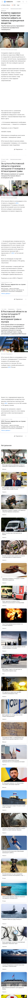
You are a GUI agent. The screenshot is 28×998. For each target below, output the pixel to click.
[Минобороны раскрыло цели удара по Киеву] (14, 982)
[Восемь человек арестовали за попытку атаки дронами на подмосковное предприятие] (14, 551)
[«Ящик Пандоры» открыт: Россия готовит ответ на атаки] (14, 801)
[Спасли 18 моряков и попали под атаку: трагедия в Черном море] (14, 960)
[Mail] (5, 1)
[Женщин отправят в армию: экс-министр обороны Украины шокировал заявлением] (14, 505)
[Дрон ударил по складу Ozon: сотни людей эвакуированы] (14, 710)
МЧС (17, 203)
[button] (14, 40)
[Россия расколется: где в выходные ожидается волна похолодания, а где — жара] (14, 869)
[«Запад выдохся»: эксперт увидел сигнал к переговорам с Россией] (14, 642)
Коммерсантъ (11, 309)
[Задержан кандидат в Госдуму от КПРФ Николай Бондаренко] (14, 573)
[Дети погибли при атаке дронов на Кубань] (14, 528)
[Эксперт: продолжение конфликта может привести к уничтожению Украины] (14, 823)
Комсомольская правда (16, 8)
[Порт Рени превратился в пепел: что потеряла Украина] (14, 619)
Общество (3, 10)
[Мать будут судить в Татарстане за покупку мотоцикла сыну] (14, 664)
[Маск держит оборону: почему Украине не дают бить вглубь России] (14, 482)
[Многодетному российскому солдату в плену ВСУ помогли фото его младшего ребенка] (14, 460)
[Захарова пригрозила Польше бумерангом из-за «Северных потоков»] (14, 755)
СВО (14, 5)
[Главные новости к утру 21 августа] (14, 914)
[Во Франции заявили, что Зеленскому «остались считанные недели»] (14, 778)
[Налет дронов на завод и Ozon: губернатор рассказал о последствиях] (14, 596)
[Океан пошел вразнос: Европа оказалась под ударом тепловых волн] (14, 891)
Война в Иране (6, 5)
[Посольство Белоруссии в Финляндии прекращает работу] (14, 846)
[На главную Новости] (9, 1)
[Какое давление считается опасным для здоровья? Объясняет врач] (14, 937)
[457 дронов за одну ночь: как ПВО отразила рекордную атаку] (14, 687)
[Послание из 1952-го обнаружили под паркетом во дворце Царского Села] (14, 732)
